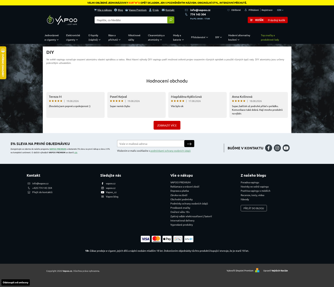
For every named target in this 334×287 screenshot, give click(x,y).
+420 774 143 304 (42, 187)
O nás (156, 9)
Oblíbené (236, 9)
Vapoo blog (112, 196)
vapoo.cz (111, 183)
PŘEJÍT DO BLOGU (254, 208)
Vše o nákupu (104, 9)
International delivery (182, 220)
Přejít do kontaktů (42, 192)
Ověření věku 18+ (180, 211)
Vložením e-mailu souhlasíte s (154, 150)
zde (75, 152)
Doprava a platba (179, 190)
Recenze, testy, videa (252, 195)
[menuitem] (52, 37)
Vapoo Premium (138, 9)
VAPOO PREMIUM (57, 148)
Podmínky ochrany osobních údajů (189, 203)
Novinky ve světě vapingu (255, 186)
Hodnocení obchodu (167, 81)
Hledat (170, 19)
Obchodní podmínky (181, 199)
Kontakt (170, 9)
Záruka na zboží (178, 195)
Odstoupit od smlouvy (15, 282)
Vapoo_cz (111, 192)
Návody (245, 199)
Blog (120, 9)
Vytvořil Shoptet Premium (240, 270)
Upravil (275, 270)
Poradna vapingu (250, 182)
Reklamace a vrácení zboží (184, 186)
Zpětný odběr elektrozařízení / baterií (191, 216)
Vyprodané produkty (181, 224)
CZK (279, 9)
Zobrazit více (167, 125)
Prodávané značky (180, 207)
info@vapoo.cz (200, 10)
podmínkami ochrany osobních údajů (170, 150)
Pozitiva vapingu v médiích (255, 190)
